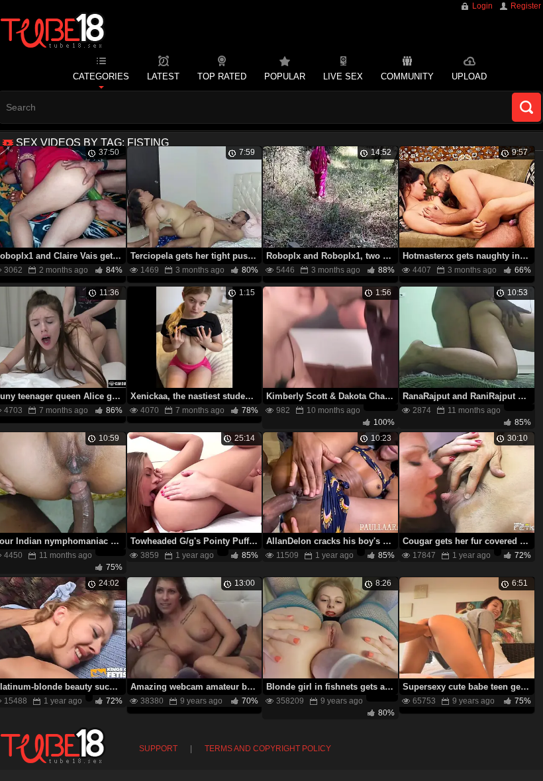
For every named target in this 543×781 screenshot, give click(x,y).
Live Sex (343, 76)
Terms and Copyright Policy (268, 748)
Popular (284, 76)
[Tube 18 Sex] (53, 32)
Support (158, 748)
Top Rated (221, 76)
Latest (163, 76)
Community (407, 76)
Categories (101, 76)
